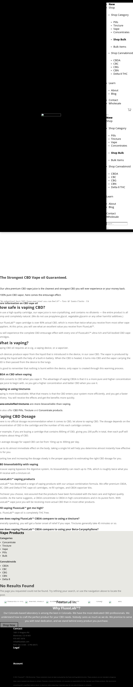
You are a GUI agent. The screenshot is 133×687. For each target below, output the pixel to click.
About (114, 90)
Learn (112, 83)
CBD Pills (18, 410)
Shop (112, 7)
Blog (113, 93)
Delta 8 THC (120, 73)
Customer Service (20, 673)
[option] (14, 602)
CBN (116, 70)
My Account (18, 667)
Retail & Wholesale (21, 660)
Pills (115, 22)
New (112, 4)
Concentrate (9, 542)
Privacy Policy (19, 651)
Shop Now (9, 625)
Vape (116, 29)
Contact (113, 100)
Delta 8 (6, 579)
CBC (115, 63)
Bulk (4, 555)
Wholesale (115, 103)
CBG (116, 67)
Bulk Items (119, 46)
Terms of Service (20, 654)
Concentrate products (50, 410)
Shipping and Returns (22, 670)
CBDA (116, 60)
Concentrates (121, 32)
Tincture (118, 25)
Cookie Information (21, 657)
